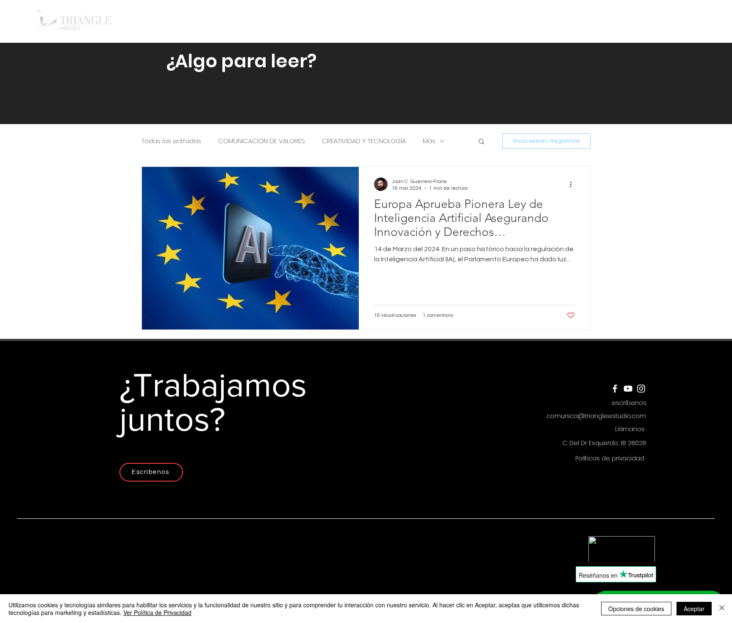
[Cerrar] (722, 608)
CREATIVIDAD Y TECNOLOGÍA (364, 141)
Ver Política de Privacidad (157, 612)
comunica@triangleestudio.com (596, 416)
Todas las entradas (171, 141)
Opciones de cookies (636, 608)
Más (429, 141)
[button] (437, 21)
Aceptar (694, 608)
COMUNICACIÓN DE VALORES (261, 141)
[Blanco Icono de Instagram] (722, 21)
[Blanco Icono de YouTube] (709, 21)
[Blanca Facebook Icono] (695, 21)
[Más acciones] (573, 184)
